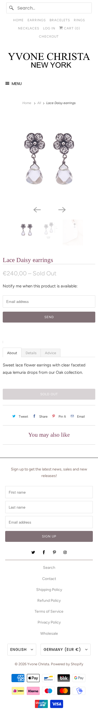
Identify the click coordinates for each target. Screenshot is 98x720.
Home (18, 20)
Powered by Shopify (67, 664)
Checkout (49, 36)
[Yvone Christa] (49, 60)
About (12, 353)
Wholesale (49, 633)
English (19, 649)
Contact (49, 578)
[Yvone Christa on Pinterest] (54, 552)
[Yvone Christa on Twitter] (33, 552)
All (39, 103)
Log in (49, 28)
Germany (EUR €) (63, 649)
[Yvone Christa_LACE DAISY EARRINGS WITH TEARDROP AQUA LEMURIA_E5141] (49, 158)
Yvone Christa (38, 664)
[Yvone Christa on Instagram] (65, 552)
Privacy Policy (49, 622)
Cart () (71, 28)
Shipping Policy (49, 589)
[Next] (62, 209)
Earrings (36, 20)
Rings (79, 20)
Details (31, 353)
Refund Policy (49, 600)
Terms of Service (49, 611)
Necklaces (28, 28)
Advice (50, 353)
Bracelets (60, 20)
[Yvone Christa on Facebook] (43, 552)
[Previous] (36, 209)
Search (49, 567)
